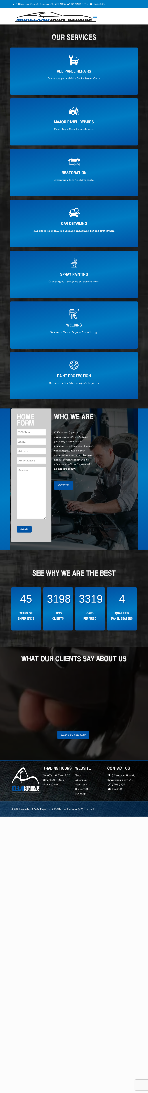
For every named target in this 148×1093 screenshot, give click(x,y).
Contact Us (82, 789)
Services (81, 784)
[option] (74, 699)
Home (78, 775)
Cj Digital (87, 809)
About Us (81, 779)
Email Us (99, 4)
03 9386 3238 (79, 4)
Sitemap (80, 793)
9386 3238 (118, 784)
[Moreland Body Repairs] (55, 16)
